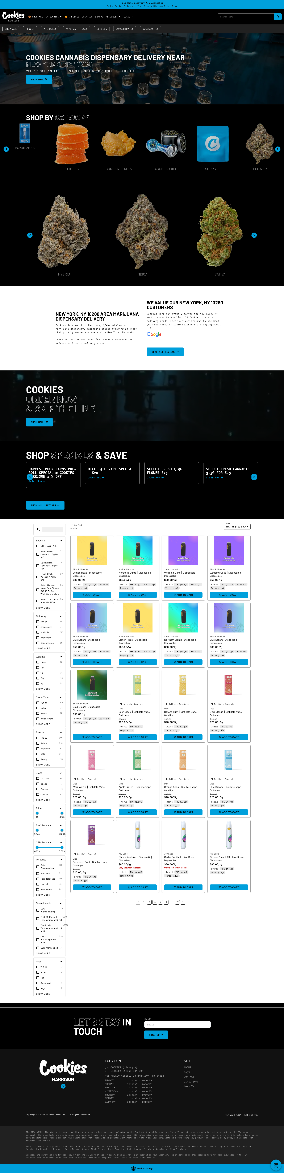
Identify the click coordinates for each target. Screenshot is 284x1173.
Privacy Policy (233, 1114)
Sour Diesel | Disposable (86, 706)
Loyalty (128, 16)
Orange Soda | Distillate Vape (180, 787)
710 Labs (123, 853)
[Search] (278, 16)
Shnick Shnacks (80, 569)
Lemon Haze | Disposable (87, 572)
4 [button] (160, 902)
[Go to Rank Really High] (142, 1168)
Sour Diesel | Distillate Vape (134, 711)
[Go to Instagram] (63, 1086)
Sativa (220, 274)
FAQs (187, 1072)
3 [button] (155, 902)
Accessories (150, 28)
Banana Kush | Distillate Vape (180, 711)
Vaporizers (260, 147)
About (187, 1067)
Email (148, 1019)
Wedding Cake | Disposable (179, 572)
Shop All (11, 28)
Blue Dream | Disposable (86, 639)
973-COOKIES (113, 1067)
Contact (189, 1076)
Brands (99, 16)
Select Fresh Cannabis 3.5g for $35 (228, 470)
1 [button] (143, 902)
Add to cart (93, 594)
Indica (142, 274)
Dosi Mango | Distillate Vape (226, 711)
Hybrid (64, 274)
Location (87, 16)
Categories (52, 16)
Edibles (102, 28)
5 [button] (166, 902)
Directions (191, 1081)
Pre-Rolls (50, 28)
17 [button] (177, 902)
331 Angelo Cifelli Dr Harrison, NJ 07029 (134, 1075)
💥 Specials (71, 16)
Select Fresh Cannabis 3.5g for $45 (168, 470)
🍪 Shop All (35, 16)
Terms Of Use (251, 1114)
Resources (112, 16)
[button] (30, 477)
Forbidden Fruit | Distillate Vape (90, 862)
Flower (30, 28)
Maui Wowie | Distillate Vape (89, 787)
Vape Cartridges (77, 28)
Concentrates (125, 28)
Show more (43, 608)
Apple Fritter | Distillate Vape (135, 787)
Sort (228, 523)
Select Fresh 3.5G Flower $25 (105, 470)
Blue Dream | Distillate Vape (225, 787)
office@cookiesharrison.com (124, 1070)
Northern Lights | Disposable (135, 572)
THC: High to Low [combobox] (236, 526)
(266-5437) (130, 1067)
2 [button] (149, 902)
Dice (121, 708)
